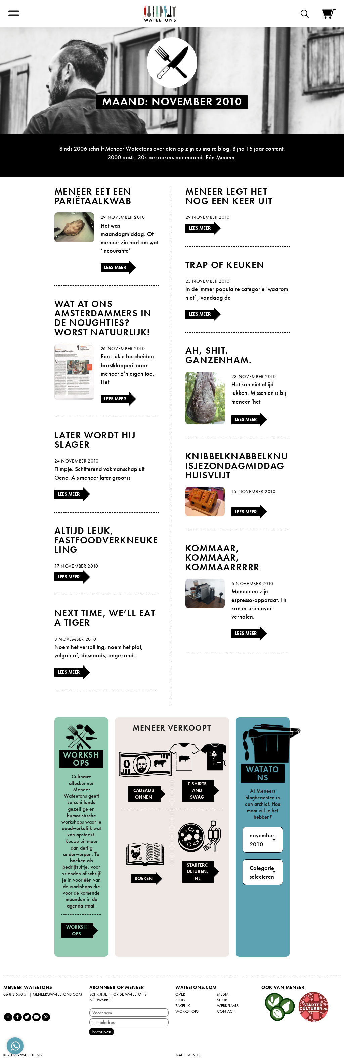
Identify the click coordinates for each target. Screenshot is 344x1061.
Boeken (144, 878)
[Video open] (306, 13)
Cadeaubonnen (143, 793)
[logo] (160, 13)
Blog (180, 1000)
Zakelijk (182, 1005)
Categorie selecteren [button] (262, 872)
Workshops (76, 930)
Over (180, 994)
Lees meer (115, 267)
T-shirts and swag (197, 790)
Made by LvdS (187, 1055)
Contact (225, 1011)
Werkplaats (228, 1005)
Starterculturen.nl (197, 871)
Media (222, 994)
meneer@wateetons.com (57, 994)
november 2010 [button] (262, 839)
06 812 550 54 (16, 994)
